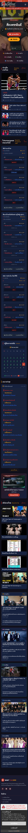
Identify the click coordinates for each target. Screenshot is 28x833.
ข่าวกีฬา (19, 57)
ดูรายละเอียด (15, 34)
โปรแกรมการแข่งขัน (6, 799)
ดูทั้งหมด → (24, 68)
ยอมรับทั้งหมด (14, 823)
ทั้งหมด (24, 594)
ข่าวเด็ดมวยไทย (8, 53)
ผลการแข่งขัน (5, 802)
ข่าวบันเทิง (8, 57)
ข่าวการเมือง (10, 61)
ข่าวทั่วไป (21, 61)
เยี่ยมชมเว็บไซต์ (14, 495)
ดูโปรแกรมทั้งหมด (8, 207)
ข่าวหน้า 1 (20, 53)
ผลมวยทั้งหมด (14, 470)
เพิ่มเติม (15, 39)
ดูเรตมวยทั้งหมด (20, 207)
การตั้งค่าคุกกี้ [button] (14, 828)
